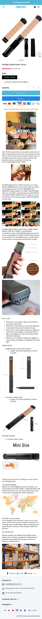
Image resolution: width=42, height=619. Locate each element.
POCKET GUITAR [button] (9, 77)
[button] (3, 6)
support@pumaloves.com (14, 584)
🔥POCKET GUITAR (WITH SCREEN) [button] (16, 82)
